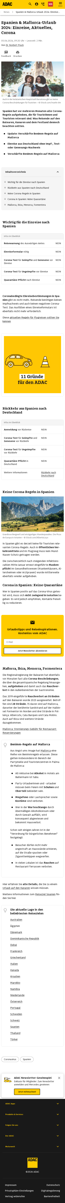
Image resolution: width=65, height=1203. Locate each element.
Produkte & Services (14, 1114)
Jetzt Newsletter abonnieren (32, 650)
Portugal (15, 1007)
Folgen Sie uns (11, 1125)
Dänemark (16, 932)
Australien (16, 919)
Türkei (14, 1039)
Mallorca (46, 750)
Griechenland (18, 957)
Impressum (11, 1185)
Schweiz (15, 1020)
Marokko (15, 982)
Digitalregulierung (50, 1190)
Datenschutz (53, 1185)
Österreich (16, 1001)
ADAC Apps (10, 1104)
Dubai (13, 945)
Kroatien (15, 976)
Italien (14, 963)
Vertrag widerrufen (15, 1196)
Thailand (15, 1033)
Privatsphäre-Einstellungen (19, 1190)
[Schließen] (59, 1078)
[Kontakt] (43, 4)
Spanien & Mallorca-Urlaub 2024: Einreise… (38, 12)
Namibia (15, 989)
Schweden (16, 1014)
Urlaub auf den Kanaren (16, 888)
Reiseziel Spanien (45, 894)
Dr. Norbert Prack (15, 45)
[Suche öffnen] (30, 4)
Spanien (14, 1026)
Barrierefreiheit (52, 1196)
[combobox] (32, 642)
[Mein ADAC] (36, 4)
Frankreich (16, 951)
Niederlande (17, 995)
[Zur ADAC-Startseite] (7, 4)
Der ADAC (9, 1136)
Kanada (14, 970)
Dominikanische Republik (24, 938)
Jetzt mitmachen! (27, 1091)
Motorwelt (10, 1146)
